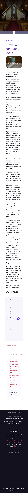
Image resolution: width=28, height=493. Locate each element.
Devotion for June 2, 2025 (13, 345)
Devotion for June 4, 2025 (14, 354)
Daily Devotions (10, 40)
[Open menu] (14, 32)
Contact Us (16, 446)
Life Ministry (13, 373)
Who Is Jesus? (14, 361)
